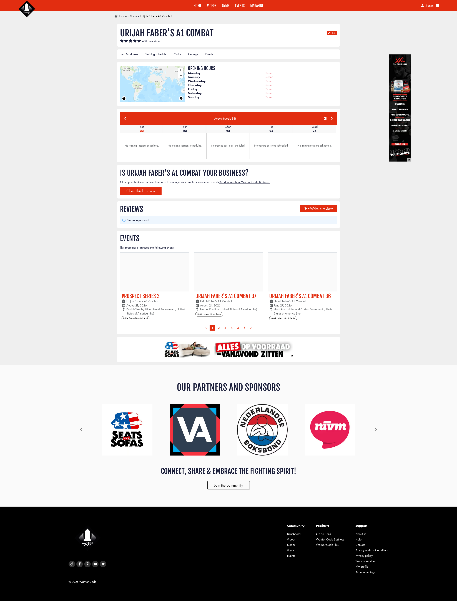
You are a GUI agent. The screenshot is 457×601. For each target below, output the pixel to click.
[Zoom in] (180, 70)
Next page (251, 328)
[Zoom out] (180, 75)
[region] (152, 84)
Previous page (206, 328)
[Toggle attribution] (181, 98)
